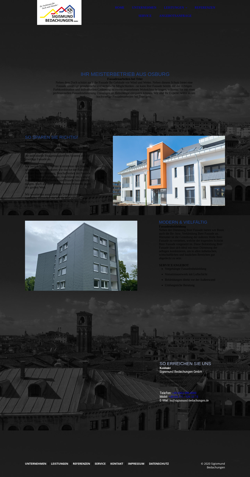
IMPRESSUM (136, 463)
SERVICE (145, 15)
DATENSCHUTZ (159, 463)
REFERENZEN (205, 7)
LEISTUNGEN (174, 7)
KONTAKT (116, 463)
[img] (59, 13)
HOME (119, 7)
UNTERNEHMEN (144, 7)
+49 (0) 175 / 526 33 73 (183, 396)
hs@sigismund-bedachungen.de (189, 400)
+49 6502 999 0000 (184, 393)
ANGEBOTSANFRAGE (175, 15)
